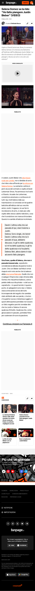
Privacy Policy (24, 490)
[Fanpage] (17, 530)
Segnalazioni (14, 490)
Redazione (4, 497)
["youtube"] (12, 471)
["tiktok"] (3, 471)
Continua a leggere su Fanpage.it (17, 324)
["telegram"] (26, 471)
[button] (31, 23)
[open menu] (2, 3)
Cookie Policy (5, 493)
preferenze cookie (15, 497)
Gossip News (5, 393)
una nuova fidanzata (13, 274)
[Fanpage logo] (11, 3)
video (11, 393)
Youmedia (4, 490)
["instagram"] (8, 471)
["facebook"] (21, 471)
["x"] (17, 471)
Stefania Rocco (16, 23)
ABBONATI (25, 2)
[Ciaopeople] (17, 585)
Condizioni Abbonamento (19, 493)
